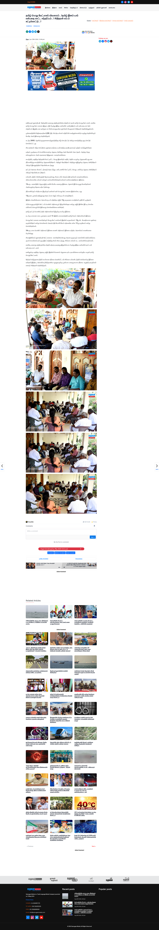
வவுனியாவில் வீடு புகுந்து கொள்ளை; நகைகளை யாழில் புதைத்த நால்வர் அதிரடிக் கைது (84, 695)
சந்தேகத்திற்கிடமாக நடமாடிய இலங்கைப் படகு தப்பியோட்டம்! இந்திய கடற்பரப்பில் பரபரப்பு (37, 622)
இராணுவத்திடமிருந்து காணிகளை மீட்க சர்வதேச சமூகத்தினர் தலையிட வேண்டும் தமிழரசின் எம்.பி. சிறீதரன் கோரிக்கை (61, 720)
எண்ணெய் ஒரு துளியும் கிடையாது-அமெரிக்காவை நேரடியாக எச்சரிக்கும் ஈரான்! (36, 837)
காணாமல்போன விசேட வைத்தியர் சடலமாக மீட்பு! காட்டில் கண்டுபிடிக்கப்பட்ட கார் (83, 790)
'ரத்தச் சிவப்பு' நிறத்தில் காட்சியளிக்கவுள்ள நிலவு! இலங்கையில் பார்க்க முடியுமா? (36, 767)
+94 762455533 (36, 906)
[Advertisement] (61, 107)
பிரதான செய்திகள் (117, 20)
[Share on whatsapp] (27, 31)
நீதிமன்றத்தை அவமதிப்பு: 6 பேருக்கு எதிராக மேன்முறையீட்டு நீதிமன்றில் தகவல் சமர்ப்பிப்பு (60, 790)
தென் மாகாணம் (128, 20)
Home (89, 20)
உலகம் (60, 8)
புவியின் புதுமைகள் (101, 8)
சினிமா (66, 8)
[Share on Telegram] (35, 31)
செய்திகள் (95, 20)
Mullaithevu (29, 26)
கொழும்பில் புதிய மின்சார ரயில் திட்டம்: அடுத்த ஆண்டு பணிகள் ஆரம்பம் (60, 743)
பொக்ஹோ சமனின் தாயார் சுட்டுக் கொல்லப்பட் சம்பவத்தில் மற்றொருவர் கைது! (84, 719)
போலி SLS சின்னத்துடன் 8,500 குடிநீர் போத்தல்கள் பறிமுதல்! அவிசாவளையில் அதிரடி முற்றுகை (85, 837)
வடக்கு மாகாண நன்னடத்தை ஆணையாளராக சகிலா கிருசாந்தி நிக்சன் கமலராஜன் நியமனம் (35, 695)
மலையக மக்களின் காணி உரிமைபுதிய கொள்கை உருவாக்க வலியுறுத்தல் (36, 718)
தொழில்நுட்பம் (74, 8)
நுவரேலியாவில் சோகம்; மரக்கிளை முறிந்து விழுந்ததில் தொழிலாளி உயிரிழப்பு (83, 744)
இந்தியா (54, 8)
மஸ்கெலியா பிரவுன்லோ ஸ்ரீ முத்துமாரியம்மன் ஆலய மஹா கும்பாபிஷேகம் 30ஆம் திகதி (82, 649)
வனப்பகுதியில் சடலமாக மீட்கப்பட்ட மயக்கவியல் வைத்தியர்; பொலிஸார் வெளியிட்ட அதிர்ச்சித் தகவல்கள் (83, 622)
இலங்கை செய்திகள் (105, 20)
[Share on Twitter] (32, 31)
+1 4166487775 (35, 903)
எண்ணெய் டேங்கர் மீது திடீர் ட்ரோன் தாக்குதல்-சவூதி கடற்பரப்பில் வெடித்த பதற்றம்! (84, 672)
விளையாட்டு (83, 8)
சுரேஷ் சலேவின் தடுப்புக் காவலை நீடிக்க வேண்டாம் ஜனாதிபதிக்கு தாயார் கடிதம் (36, 813)
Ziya (27, 39)
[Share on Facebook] (30, 31)
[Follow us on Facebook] (103, 41)
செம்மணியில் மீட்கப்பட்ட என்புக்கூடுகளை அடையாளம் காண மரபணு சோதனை (60, 622)
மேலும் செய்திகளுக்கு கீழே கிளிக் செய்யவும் (54, 549)
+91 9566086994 (34, 909)
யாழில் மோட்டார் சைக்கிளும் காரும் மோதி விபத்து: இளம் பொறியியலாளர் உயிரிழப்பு (36, 790)
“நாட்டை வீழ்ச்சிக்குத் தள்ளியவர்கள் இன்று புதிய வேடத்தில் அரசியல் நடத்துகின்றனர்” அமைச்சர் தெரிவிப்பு (36, 649)
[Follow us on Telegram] (100, 41)
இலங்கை (47, 8)
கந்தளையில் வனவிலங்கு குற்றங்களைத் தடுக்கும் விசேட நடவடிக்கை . (37, 671)
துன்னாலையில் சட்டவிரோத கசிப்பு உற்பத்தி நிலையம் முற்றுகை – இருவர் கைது (60, 767)
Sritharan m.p (37, 26)
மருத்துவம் (91, 8)
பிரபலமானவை (79, 558)
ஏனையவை (112, 8)
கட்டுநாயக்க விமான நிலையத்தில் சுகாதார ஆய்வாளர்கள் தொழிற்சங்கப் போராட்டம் (60, 813)
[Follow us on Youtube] (111, 41)
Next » (94, 846)
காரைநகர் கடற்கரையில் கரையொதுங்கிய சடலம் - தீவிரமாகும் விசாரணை (84, 767)
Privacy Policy (29, 899)
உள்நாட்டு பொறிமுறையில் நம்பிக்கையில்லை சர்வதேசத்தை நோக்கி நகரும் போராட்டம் (61, 695)
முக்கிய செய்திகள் (43, 558)
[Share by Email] (38, 31)
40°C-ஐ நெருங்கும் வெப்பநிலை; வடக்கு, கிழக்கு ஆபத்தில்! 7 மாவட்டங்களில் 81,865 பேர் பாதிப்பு (85, 813)
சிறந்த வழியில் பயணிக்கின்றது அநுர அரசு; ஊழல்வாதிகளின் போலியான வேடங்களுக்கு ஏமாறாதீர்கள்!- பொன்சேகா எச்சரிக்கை (60, 838)
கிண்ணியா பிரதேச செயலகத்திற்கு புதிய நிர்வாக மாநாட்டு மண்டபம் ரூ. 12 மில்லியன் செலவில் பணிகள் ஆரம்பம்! (61, 649)
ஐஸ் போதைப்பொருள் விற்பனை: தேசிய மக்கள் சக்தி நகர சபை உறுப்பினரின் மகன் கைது (36, 744)
